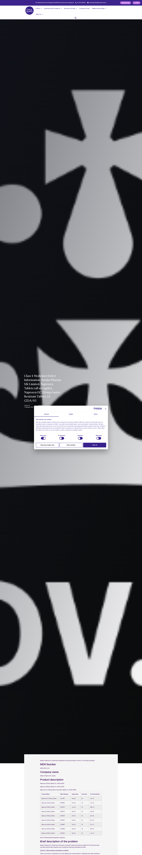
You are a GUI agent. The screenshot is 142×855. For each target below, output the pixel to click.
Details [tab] (71, 414)
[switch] (61, 438)
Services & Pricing (69, 8)
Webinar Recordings (98, 8)
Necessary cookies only (47, 445)
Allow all (94, 445)
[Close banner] (105, 408)
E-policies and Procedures (52, 8)
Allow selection (71, 445)
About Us (38, 14)
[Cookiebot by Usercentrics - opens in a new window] (95, 408)
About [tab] (95, 414)
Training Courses (84, 8)
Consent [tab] (46, 414)
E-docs (38, 8)
